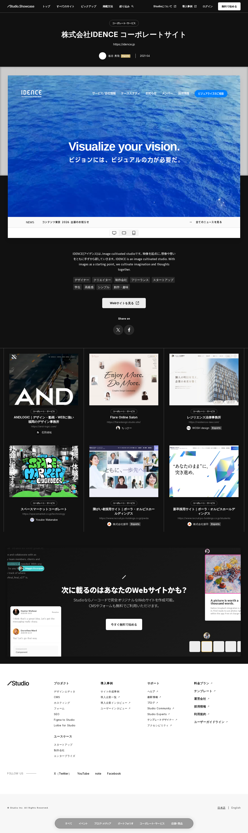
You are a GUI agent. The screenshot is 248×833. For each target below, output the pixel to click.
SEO (56, 714)
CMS (57, 697)
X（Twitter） (62, 773)
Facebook (114, 773)
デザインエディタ (64, 691)
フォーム (59, 708)
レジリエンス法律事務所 (204, 417)
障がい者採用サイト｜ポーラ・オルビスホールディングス (124, 511)
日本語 (221, 807)
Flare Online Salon (123, 417)
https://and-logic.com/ (43, 426)
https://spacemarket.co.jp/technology (44, 513)
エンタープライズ (64, 755)
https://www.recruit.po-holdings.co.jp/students (204, 518)
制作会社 (59, 750)
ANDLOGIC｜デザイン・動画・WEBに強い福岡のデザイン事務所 (44, 419)
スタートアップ (63, 744)
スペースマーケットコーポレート (44, 509)
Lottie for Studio (65, 725)
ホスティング (62, 702)
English (236, 807)
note (98, 773)
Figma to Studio (64, 719)
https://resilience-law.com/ (204, 422)
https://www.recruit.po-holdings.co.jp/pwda (124, 518)
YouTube (83, 773)
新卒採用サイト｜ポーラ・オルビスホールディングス (204, 511)
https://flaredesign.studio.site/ (124, 422)
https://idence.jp (124, 44)
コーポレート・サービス (124, 23)
